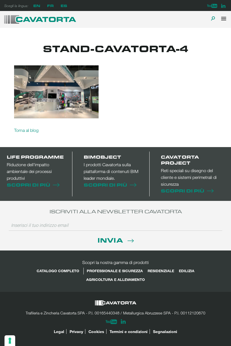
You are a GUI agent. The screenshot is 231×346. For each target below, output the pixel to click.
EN (36, 5)
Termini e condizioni (129, 331)
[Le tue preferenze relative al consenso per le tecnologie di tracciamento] (10, 340)
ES (64, 5)
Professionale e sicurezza (115, 271)
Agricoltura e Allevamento (115, 279)
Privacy (76, 331)
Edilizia (186, 271)
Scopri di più (28, 185)
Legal (59, 331)
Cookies (96, 331)
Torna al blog (26, 130)
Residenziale (161, 271)
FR (50, 5)
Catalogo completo (58, 271)
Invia (111, 240)
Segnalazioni (165, 331)
